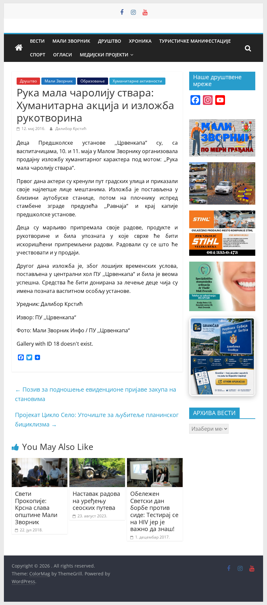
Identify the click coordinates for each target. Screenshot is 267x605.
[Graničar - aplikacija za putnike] (222, 356)
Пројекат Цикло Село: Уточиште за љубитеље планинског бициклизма (97, 419)
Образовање (92, 81)
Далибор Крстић (70, 128)
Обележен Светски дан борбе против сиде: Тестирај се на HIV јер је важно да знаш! (154, 511)
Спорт (37, 54)
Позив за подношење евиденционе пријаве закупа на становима (95, 394)
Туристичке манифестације (195, 41)
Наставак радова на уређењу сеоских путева (96, 500)
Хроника (140, 41)
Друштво (109, 41)
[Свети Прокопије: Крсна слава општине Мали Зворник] (39, 462)
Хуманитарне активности (137, 81)
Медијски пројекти (104, 54)
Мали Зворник (71, 41)
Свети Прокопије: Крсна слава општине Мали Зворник (36, 508)
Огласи (62, 54)
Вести (37, 41)
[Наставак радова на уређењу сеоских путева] (97, 462)
